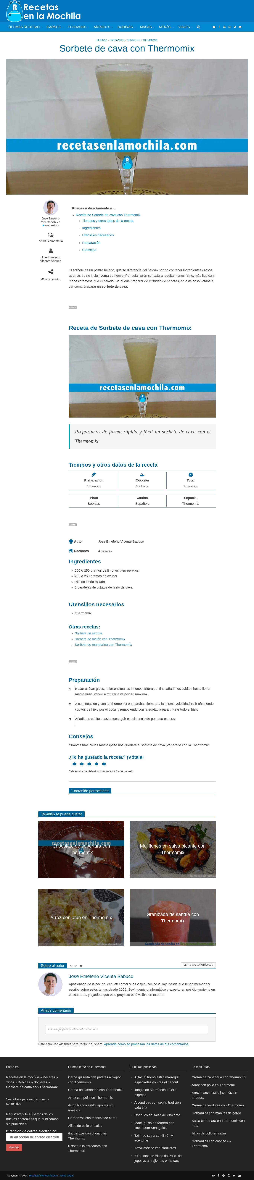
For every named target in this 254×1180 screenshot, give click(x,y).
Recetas (49, 1077)
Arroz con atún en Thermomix (81, 917)
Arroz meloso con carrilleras (155, 1148)
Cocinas (125, 27)
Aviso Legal (66, 1175)
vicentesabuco (52, 225)
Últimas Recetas (24, 27)
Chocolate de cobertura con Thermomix (81, 849)
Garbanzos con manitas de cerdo (92, 1118)
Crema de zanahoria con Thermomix (95, 1090)
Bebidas (102, 40)
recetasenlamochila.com (43, 1175)
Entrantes (117, 40)
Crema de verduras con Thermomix (218, 1105)
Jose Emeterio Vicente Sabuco (50, 220)
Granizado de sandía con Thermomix (173, 917)
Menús (165, 27)
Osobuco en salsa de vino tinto (157, 1115)
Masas (146, 27)
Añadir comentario (51, 241)
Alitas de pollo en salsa (85, 1125)
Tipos (10, 1082)
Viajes (184, 27)
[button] (72, 764)
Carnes (54, 27)
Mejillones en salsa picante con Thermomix (173, 849)
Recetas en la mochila (22, 1077)
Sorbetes (133, 40)
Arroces (102, 27)
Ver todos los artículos (198, 965)
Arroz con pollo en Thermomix (90, 1098)
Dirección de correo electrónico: (31, 1131)
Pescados (77, 27)
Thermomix (150, 40)
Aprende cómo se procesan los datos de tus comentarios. (146, 1044)
